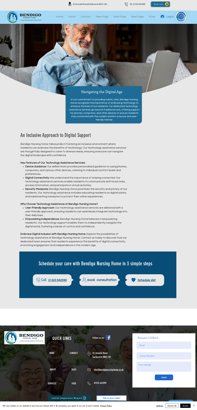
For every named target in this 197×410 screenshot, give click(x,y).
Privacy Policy (106, 405)
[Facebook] (108, 337)
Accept (185, 405)
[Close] (193, 406)
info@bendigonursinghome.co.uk (109, 369)
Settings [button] (159, 405)
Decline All (172, 405)
